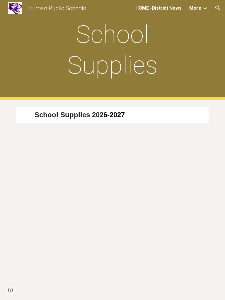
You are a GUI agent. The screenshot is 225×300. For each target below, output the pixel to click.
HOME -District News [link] (158, 8)
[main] (112, 50)
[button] (218, 8)
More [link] (195, 8)
